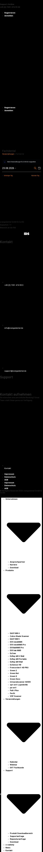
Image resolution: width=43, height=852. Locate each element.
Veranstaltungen (8, 154)
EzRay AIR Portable (18, 659)
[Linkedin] (14, 233)
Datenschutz (10, 477)
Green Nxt (14, 673)
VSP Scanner (15, 696)
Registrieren (9, 13)
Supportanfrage (17, 836)
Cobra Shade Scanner (19, 636)
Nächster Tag (35, 175)
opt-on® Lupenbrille (19, 685)
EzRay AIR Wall (16, 662)
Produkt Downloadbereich (21, 833)
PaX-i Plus (14, 690)
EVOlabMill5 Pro (17, 647)
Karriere (13, 565)
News (8, 848)
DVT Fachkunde (17, 767)
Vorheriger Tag (8, 175)
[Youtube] (20, 233)
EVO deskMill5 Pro (18, 645)
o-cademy (10, 845)
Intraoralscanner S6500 (20, 682)
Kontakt (9, 850)
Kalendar (14, 762)
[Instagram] (8, 233)
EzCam (13, 653)
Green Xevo (15, 679)
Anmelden (8, 16)
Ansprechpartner (17, 562)
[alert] (21, 162)
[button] (21, 61)
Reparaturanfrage (18, 839)
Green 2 (13, 670)
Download (14, 567)
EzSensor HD (15, 665)
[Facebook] (3, 233)
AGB (6, 480)
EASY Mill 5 (15, 639)
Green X (13, 676)
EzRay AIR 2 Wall (17, 656)
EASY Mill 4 (15, 633)
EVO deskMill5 (16, 642)
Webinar (13, 765)
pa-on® (13, 687)
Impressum (9, 474)
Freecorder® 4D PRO (19, 667)
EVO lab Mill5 (15, 650)
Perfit (12, 693)
